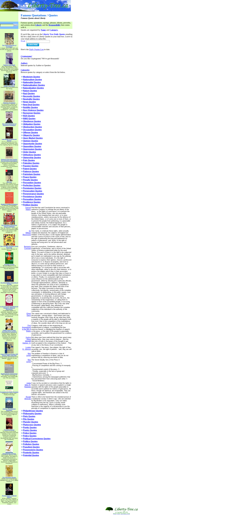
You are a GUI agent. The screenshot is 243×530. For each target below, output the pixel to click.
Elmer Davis (29, 314)
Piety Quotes (29, 416)
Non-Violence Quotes (33, 110)
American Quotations (9, 102)
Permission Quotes (32, 188)
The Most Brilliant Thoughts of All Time (9, 283)
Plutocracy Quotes (32, 425)
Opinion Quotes (30, 141)
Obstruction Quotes (32, 127)
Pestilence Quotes (31, 202)
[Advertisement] (121, 522)
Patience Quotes (31, 171)
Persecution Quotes (32, 191)
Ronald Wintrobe (27, 398)
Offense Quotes (30, 132)
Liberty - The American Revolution (9, 409)
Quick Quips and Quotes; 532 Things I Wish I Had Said (9, 354)
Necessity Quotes (31, 96)
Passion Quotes (30, 166)
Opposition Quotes (32, 146)
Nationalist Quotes (32, 82)
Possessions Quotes (33, 450)
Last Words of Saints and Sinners (9, 140)
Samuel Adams (28, 208)
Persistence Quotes (32, 196)
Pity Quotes (28, 419)
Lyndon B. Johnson (27, 348)
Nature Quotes (30, 91)
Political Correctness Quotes (36, 439)
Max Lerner (28, 354)
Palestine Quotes (31, 163)
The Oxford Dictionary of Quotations (9, 46)
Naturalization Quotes (33, 88)
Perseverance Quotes (33, 194)
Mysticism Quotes (31, 77)
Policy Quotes (29, 436)
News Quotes (29, 102)
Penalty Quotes (30, 180)
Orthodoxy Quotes (32, 155)
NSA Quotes (29, 116)
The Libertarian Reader (9, 477)
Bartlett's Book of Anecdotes (9, 373)
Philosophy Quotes (32, 414)
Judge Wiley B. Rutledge (27, 385)
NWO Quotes (29, 118)
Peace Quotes (29, 177)
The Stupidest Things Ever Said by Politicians (9, 225)
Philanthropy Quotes (33, 411)
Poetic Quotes (30, 427)
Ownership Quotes (32, 157)
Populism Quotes (31, 447)
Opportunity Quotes (32, 144)
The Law (9, 181)
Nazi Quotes (29, 93)
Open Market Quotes (33, 138)
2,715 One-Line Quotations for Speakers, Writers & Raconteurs (9, 308)
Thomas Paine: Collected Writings (9, 496)
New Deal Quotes (31, 105)
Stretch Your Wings (9, 86)
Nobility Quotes (30, 107)
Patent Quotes (30, 169)
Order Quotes (29, 152)
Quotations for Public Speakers (9, 392)
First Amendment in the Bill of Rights (26, 328)
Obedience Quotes (32, 121)
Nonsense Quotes (31, 113)
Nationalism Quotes (32, 79)
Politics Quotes (30, 441)
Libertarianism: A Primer (9, 453)
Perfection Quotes (31, 185)
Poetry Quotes (30, 430)
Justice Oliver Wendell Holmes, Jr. (27, 340)
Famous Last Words (9, 65)
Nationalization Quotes (34, 85)
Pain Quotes (29, 160)
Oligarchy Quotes (31, 135)
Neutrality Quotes (31, 99)
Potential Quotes (31, 455)
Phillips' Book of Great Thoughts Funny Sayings (9, 331)
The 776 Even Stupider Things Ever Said (9, 247)
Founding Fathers (9, 429)
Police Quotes (29, 433)
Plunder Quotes (30, 422)
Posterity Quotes (31, 453)
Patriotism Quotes (31, 174)
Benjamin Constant (27, 247)
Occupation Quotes (32, 130)
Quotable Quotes (9, 264)
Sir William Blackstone (27, 233)
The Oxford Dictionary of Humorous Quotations (9, 124)
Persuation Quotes (32, 199)
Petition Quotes (30, 205)
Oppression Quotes (32, 149)
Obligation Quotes (31, 124)
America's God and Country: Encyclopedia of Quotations (9, 160)
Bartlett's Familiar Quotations (9, 204)
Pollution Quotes (31, 444)
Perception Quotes (32, 183)
